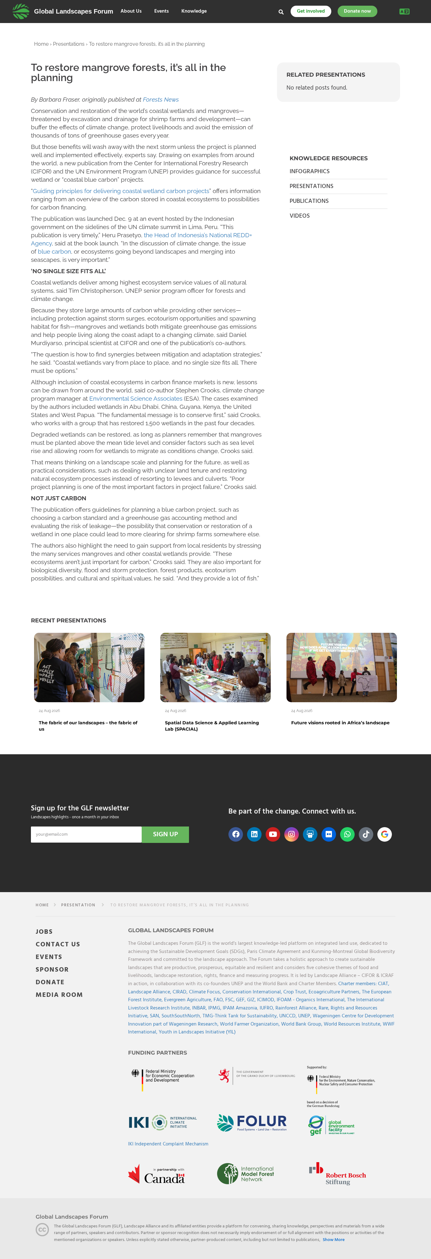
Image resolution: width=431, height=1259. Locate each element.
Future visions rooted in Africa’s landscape (340, 723)
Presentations (69, 44)
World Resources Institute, (353, 1024)
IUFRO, (267, 1008)
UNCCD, (288, 1016)
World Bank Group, (302, 1024)
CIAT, (383, 984)
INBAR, (200, 1008)
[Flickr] (329, 834)
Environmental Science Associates (135, 398)
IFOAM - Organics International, (312, 1000)
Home (41, 44)
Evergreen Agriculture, (189, 1000)
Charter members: (357, 984)
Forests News (161, 99)
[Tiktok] (366, 834)
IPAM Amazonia (240, 1008)
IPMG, (215, 1008)
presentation (78, 905)
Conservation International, (252, 992)
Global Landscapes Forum (73, 11)
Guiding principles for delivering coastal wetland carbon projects (121, 190)
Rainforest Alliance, (297, 1008)
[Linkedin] (254, 834)
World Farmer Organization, (250, 1024)
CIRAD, (181, 992)
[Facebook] (235, 834)
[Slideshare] (310, 834)
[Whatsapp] (347, 834)
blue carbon (54, 251)
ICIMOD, (267, 1000)
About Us (131, 11)
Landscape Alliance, (150, 992)
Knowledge (194, 11)
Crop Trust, (296, 992)
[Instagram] (291, 834)
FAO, (219, 1000)
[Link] (21, 11)
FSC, (230, 1000)
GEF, (241, 1000)
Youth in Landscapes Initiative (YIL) (197, 1032)
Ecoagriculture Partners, (335, 992)
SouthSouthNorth (181, 1016)
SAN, (156, 1016)
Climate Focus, (205, 992)
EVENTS (49, 957)
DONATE (50, 982)
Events (161, 11)
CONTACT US (58, 944)
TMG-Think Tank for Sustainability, (241, 1016)
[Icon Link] (384, 834)
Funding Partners (157, 1053)
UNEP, (305, 1016)
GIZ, (252, 1000)
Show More (334, 1240)
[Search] (281, 12)
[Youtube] (273, 834)
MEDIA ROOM (59, 995)
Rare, (325, 1008)
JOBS (44, 932)
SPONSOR (52, 970)
